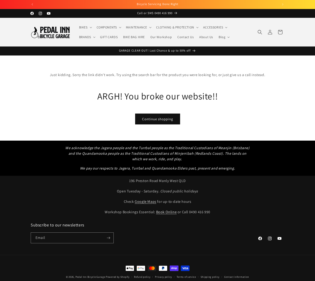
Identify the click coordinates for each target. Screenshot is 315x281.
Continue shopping (157, 119)
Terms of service (186, 276)
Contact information (236, 276)
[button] (85, 27)
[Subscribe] (108, 237)
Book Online (166, 212)
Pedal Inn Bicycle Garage (90, 276)
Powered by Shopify (118, 276)
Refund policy (142, 276)
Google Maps (145, 201)
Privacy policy (163, 276)
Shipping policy (210, 276)
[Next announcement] (283, 4)
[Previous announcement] (32, 4)
